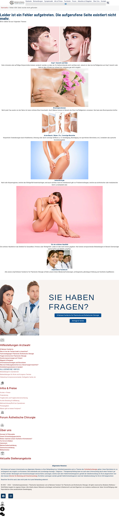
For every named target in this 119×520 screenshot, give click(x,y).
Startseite (28, 1)
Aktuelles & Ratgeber (85, 1)
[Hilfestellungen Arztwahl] (2, 340)
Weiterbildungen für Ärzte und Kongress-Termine (15, 374)
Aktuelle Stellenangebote (15, 458)
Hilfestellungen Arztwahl (15, 345)
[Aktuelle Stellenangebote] (2, 453)
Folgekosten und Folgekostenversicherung (14, 398)
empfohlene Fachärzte (59, 270)
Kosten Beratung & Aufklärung (9, 400)
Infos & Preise (8, 388)
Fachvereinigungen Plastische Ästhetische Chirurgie (17, 354)
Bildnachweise (4, 450)
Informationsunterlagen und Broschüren (13, 362)
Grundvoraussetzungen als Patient (11, 358)
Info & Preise (58, 1)
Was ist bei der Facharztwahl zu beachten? (14, 351)
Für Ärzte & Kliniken (6, 441)
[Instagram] (10, 496)
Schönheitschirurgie (90, 469)
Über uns (5, 430)
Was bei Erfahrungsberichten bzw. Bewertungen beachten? (19, 365)
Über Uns (96, 1)
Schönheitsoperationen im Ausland (11, 367)
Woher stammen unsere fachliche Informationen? (16, 439)
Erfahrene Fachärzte (6, 349)
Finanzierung (4, 395)
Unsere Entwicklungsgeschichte (10, 436)
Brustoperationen (59, 108)
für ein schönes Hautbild (59, 244)
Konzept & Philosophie (7, 434)
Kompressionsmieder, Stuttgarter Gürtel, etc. (21, 377)
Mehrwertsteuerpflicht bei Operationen (12, 403)
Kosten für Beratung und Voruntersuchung (23, 476)
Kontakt (103, 1)
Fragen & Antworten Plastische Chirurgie (13, 356)
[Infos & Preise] (2, 383)
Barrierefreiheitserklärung (8, 445)
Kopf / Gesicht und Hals (59, 63)
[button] (65, 3)
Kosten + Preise (5, 392)
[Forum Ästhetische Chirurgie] (2, 412)
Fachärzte (67, 1)
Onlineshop (3, 377)
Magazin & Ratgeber (6, 360)
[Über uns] (2, 425)
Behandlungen (38, 1)
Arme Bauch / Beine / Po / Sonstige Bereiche (59, 135)
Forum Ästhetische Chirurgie (17, 417)
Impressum (3, 443)
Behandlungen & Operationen (9, 372)
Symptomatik (48, 1)
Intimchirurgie (59, 180)
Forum (74, 1)
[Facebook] (3, 496)
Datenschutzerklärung (7, 447)
